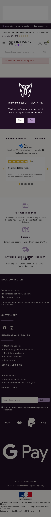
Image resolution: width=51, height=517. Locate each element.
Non (20, 120)
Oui (31, 120)
